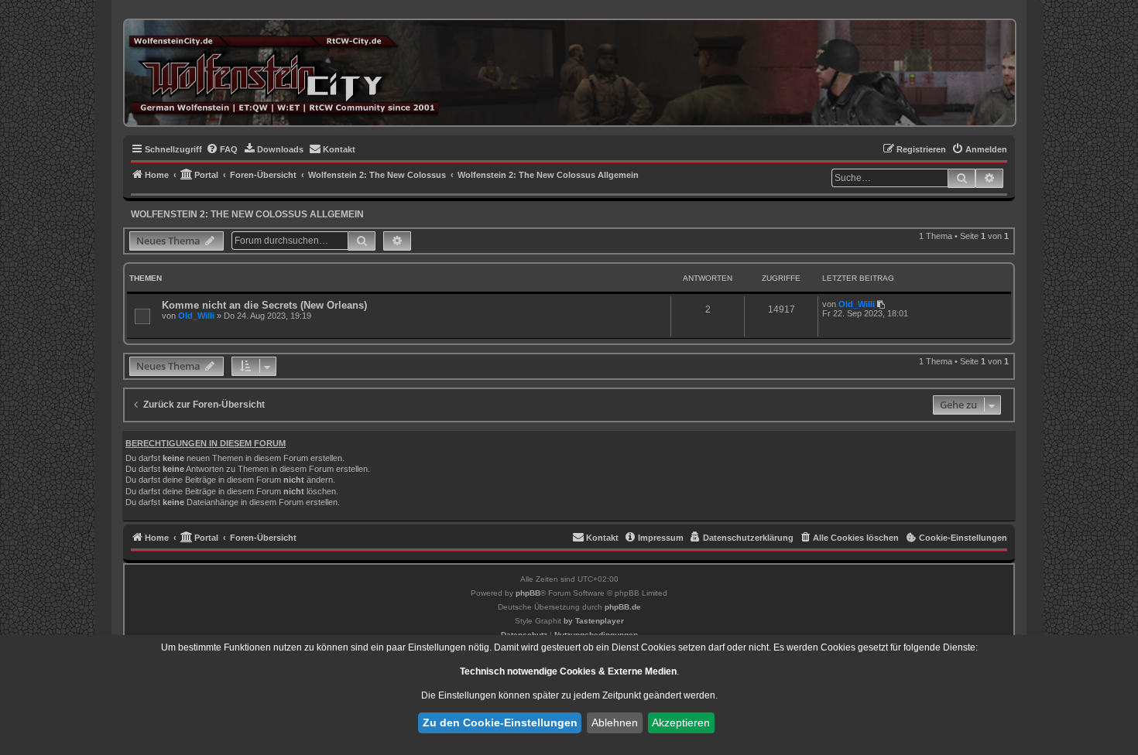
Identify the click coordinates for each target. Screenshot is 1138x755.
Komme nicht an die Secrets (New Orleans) (264, 305)
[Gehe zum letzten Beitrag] (882, 304)
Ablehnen (614, 722)
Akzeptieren (681, 722)
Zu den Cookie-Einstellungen (500, 722)
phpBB (528, 593)
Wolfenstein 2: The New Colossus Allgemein (247, 214)
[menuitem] (222, 149)
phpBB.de (623, 607)
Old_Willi (196, 315)
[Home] (283, 72)
